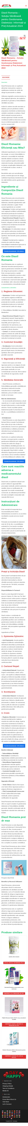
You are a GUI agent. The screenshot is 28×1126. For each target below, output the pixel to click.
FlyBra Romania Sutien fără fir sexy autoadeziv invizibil (14, 1018)
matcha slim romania (14, 956)
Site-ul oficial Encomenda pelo (14, 962)
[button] (24, 36)
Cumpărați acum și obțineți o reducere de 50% (14, 1024)
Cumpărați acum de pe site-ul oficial (14, 1056)
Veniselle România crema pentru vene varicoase (14, 988)
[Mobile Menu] (26, 6)
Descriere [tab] (5, 77)
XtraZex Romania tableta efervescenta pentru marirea (14, 1050)
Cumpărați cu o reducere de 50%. (14, 993)
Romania (8, 264)
